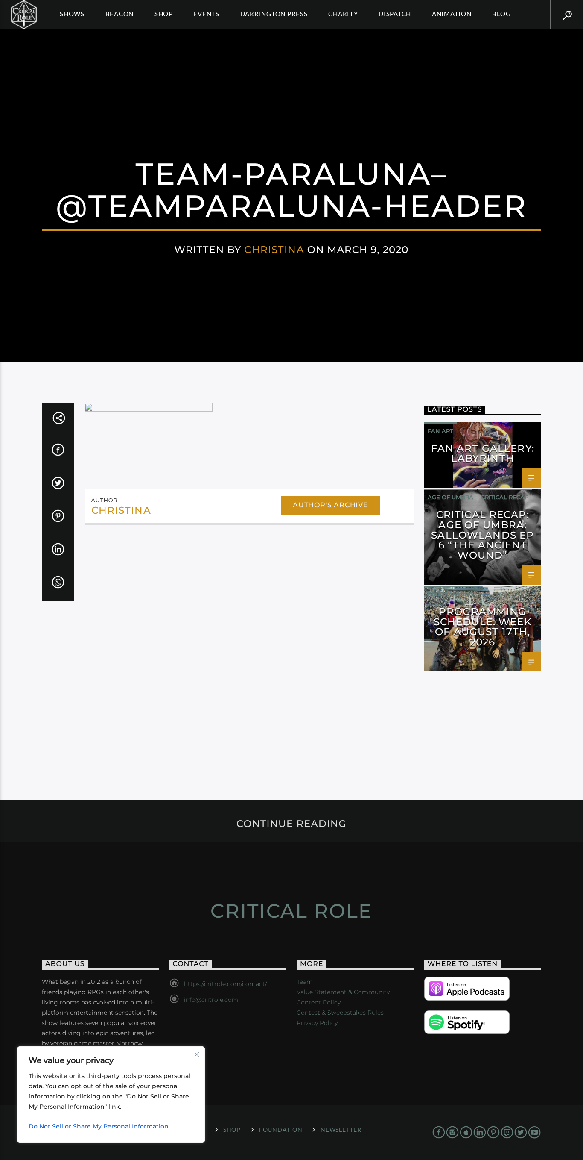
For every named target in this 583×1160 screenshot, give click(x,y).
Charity (343, 14)
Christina (274, 250)
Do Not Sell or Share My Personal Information (99, 1126)
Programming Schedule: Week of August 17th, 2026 (483, 627)
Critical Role (291, 910)
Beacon (119, 14)
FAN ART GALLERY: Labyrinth (482, 453)
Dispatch (395, 14)
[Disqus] (249, 649)
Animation (452, 14)
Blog (501, 14)
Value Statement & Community (343, 992)
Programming (450, 594)
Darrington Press (274, 14)
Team (305, 982)
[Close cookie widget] (197, 1054)
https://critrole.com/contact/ (225, 984)
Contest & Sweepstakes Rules (340, 1012)
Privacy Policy (317, 1023)
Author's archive (330, 505)
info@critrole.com (211, 1000)
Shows (72, 14)
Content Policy (319, 1002)
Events (206, 14)
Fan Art (440, 430)
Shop (163, 14)
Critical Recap (504, 497)
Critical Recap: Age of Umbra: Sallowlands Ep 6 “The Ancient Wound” (482, 535)
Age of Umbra (450, 497)
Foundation (280, 1129)
